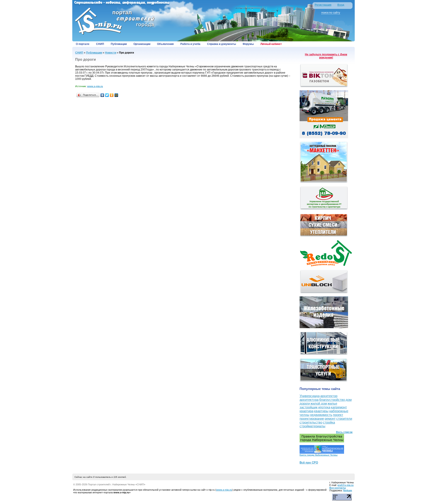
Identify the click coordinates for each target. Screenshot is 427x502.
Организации (141, 44)
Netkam (347, 490)
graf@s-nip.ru (345, 485)
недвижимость (321, 415)
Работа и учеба (190, 44)
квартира (306, 411)
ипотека (324, 407)
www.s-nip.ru (95, 86)
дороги (305, 403)
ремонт (330, 418)
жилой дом (318, 403)
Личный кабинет (271, 44)
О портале (82, 44)
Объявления (165, 44)
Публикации (119, 44)
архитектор (328, 396)
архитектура (309, 400)
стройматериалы (312, 426)
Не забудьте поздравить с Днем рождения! (326, 56)
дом (349, 400)
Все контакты (337, 487)
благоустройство (332, 400)
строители (344, 418)
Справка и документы (221, 44)
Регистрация (323, 4)
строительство (311, 422)
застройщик (309, 407)
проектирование (312, 418)
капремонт (339, 407)
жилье (332, 403)
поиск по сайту (330, 12)
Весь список (344, 432)
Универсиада (310, 396)
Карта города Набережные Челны (319, 455)
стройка (329, 422)
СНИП (100, 44)
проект (338, 415)
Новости (110, 52)
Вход (340, 4)
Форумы (248, 44)
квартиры (321, 411)
